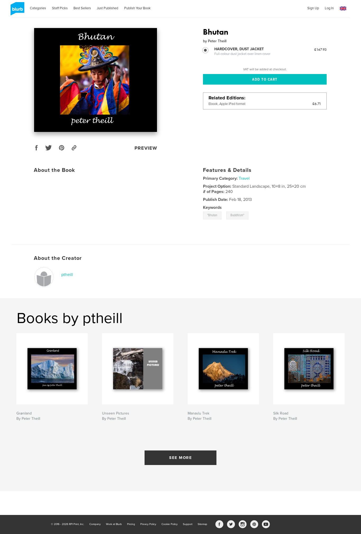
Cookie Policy (169, 524)
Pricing (131, 524)
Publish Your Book (137, 8)
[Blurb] (16, 11)
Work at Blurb (114, 524)
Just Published (107, 8)
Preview (146, 148)
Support (187, 524)
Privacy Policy (148, 524)
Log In (329, 8)
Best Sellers (82, 8)
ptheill (67, 274)
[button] (343, 8)
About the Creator (58, 258)
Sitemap (202, 524)
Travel (244, 178)
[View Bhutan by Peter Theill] (95, 80)
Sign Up (313, 8)
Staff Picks (60, 8)
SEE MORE (180, 457)
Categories (38, 8)
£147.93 (320, 49)
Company (95, 524)
